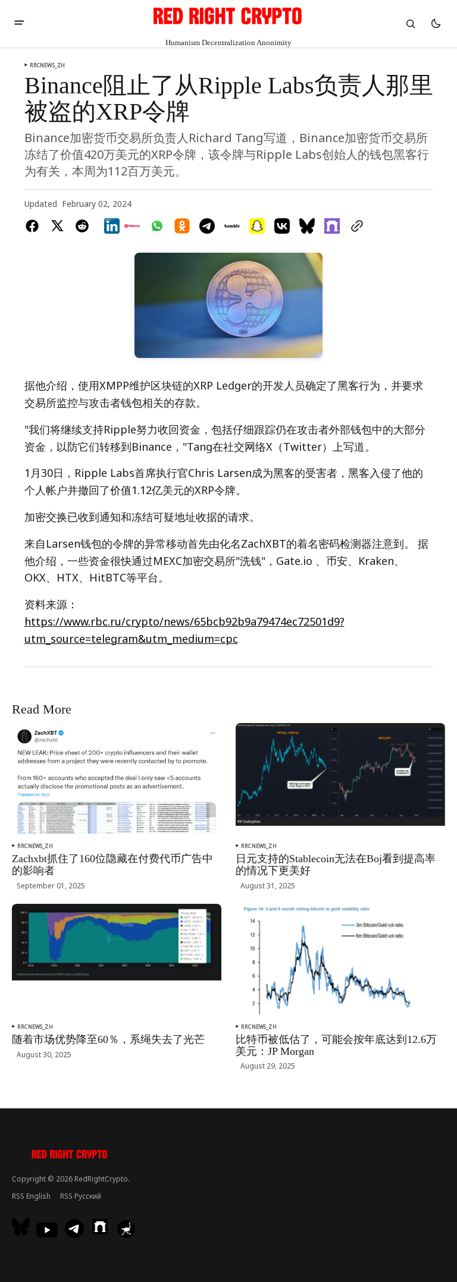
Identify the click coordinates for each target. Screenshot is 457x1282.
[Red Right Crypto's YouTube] (47, 1230)
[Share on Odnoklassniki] (182, 226)
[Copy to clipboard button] (355, 226)
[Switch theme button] (435, 23)
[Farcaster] (99, 1226)
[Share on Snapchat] (257, 226)
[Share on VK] (282, 226)
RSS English (31, 1196)
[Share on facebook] (34, 226)
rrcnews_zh (47, 65)
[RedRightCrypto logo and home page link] (70, 1155)
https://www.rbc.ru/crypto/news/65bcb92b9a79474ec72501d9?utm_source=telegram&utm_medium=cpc (184, 630)
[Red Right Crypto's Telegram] (74, 1229)
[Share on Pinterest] (132, 226)
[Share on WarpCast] (332, 226)
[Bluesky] (22, 1227)
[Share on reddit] (82, 226)
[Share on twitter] (57, 226)
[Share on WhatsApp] (157, 226)
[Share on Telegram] (207, 226)
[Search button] (410, 23)
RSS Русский (80, 1196)
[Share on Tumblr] (232, 226)
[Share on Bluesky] (307, 226)
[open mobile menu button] (19, 23)
